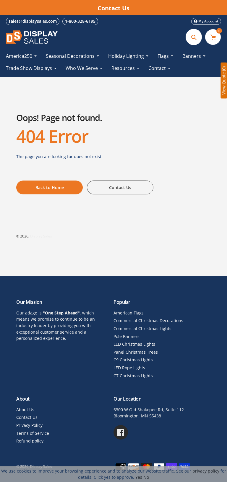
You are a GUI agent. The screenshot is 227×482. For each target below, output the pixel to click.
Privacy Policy (29, 425)
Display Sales (41, 236)
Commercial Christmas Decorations (148, 320)
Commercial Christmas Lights (142, 328)
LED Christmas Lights (134, 344)
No (146, 477)
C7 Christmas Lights (133, 375)
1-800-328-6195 (80, 21)
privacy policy (205, 471)
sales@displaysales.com (33, 21)
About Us (25, 409)
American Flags (129, 313)
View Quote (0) (223, 80)
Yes (138, 477)
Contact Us (27, 417)
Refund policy (29, 441)
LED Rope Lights (129, 367)
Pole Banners (127, 336)
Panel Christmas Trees (136, 352)
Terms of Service (32, 433)
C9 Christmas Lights (133, 360)
